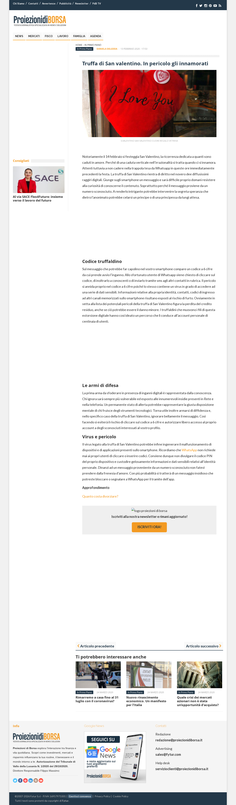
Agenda (95, 36)
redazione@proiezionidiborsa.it (178, 740)
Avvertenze (48, 3)
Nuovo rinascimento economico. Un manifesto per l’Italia (146, 701)
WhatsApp (189, 450)
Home (79, 45)
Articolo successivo (202, 646)
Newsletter (81, 3)
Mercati (34, 36)
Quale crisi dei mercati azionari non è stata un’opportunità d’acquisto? (198, 701)
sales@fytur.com (168, 754)
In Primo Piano (92, 45)
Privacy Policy (102, 796)
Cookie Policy (120, 796)
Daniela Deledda (107, 48)
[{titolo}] (196, 5)
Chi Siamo (18, 3)
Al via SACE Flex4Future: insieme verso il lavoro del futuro (38, 198)
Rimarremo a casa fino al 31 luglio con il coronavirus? (97, 699)
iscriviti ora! (149, 527)
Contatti (33, 3)
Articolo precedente (97, 646)
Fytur (65, 800)
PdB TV (96, 3)
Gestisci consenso (80, 796)
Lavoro (63, 36)
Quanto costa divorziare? (100, 496)
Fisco (49, 36)
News (19, 36)
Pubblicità (65, 3)
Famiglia (79, 36)
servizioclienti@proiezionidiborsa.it (181, 769)
